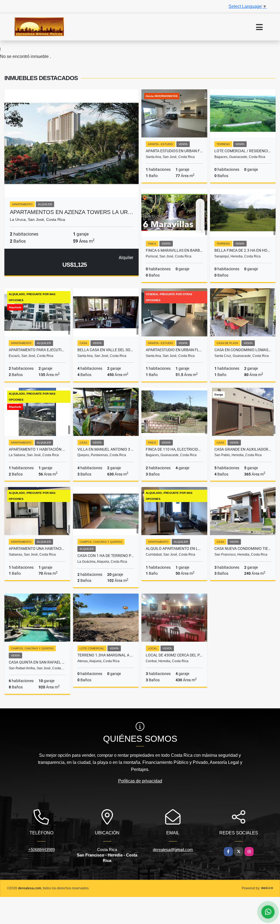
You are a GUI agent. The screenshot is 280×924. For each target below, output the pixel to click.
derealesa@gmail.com (173, 849)
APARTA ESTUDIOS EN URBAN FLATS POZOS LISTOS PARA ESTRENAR (174, 151)
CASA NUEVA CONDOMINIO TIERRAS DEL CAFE (243, 548)
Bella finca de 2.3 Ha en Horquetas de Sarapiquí (243, 250)
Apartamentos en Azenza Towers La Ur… (71, 212)
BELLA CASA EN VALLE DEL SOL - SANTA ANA (106, 350)
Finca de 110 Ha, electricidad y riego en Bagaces (174, 449)
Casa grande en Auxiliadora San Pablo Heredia (243, 449)
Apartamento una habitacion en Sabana (37, 548)
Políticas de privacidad (140, 781)
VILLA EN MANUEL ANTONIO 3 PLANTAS (106, 449)
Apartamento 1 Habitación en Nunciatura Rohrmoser (37, 449)
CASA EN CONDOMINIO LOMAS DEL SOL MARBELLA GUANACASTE (243, 350)
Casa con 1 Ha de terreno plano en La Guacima (106, 555)
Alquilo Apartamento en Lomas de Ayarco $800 (174, 548)
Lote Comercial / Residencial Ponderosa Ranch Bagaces (243, 151)
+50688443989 (41, 849)
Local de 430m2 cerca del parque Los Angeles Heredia (174, 655)
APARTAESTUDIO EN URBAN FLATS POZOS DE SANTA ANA (174, 350)
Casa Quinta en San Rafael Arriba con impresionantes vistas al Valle (37, 662)
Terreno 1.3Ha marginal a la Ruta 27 (106, 655)
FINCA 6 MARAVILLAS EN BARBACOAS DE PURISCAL (174, 250)
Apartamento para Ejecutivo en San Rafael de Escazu (37, 350)
